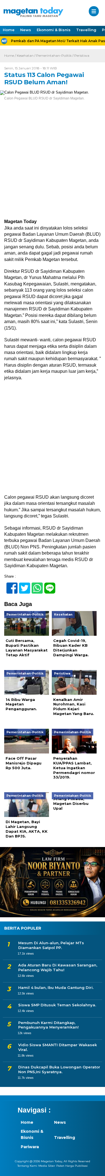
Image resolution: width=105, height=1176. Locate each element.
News (25, 30)
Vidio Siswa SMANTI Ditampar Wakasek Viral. (57, 1047)
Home (9, 30)
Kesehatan (25, 55)
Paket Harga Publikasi (72, 1166)
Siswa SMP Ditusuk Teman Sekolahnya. (57, 1005)
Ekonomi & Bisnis (54, 30)
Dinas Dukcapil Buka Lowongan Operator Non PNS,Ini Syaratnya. (59, 1069)
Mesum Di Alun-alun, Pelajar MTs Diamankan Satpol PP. (51, 945)
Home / (10, 55)
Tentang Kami (27, 1166)
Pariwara (30, 1146)
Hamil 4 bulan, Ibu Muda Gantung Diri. (56, 987)
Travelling (86, 30)
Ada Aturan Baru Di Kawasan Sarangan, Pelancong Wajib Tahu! (57, 967)
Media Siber (46, 1166)
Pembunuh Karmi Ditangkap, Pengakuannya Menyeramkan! (48, 1025)
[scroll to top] (96, 1168)
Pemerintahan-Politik (54, 55)
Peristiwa (81, 55)
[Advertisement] (52, 163)
